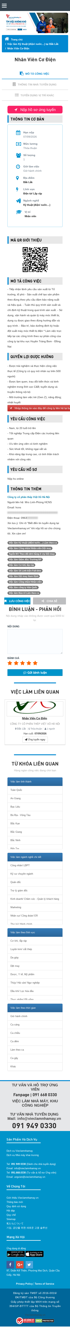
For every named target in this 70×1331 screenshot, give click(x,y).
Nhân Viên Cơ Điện (18, 48)
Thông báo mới (15, 1202)
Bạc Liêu (15, 806)
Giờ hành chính (18, 1016)
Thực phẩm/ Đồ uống (21, 999)
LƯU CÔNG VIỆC (19, 601)
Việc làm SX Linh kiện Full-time (25, 570)
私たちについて (15, 1223)
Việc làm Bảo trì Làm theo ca (24, 593)
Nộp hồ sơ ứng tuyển (37, 110)
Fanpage (21, 1094)
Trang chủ (16, 39)
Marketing (15, 907)
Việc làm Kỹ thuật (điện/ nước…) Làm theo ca (33, 542)
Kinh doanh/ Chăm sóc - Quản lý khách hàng (34, 899)
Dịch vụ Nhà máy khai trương (23, 1155)
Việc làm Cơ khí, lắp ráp (21, 565)
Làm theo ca (17, 1049)
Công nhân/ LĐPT (20, 865)
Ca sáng (14, 1024)
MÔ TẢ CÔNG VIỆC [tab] (37, 73)
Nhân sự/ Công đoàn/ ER (24, 915)
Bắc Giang (16, 831)
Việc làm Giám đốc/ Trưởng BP (25, 559)
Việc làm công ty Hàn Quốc (23, 587)
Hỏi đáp (11, 1210)
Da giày (14, 957)
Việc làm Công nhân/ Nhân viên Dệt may (30, 548)
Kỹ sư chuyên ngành (21, 873)
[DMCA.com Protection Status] (44, 1320)
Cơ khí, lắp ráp (18, 940)
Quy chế (11, 1215)
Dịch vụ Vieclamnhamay (20, 1150)
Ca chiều (15, 1033)
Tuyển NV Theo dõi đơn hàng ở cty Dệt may (32, 554)
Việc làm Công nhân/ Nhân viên (25, 582)
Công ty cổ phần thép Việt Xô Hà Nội (28, 497)
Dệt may (15, 966)
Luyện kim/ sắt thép (21, 949)
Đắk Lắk (21, 728)
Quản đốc (15, 882)
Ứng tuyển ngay (36, 739)
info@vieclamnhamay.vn (27, 1168)
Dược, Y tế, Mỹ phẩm (22, 974)
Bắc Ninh (15, 840)
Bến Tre (14, 848)
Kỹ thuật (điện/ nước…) (36, 205)
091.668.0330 (18, 1172)
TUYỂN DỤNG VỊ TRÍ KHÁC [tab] (37, 95)
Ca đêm (14, 1041)
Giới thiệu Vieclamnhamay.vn (22, 1197)
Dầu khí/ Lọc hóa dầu (22, 991)
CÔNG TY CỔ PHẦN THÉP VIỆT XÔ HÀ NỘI (35, 723)
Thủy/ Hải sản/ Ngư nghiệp (25, 982)
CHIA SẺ (51, 601)
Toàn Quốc (16, 790)
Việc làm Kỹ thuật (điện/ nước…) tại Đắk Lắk (32, 44)
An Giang (15, 798)
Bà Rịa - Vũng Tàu (20, 815)
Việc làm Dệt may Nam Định (23, 576)
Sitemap (11, 1219)
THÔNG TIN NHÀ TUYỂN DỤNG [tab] (37, 84)
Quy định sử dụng (16, 1206)
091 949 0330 (34, 1125)
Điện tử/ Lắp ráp (32, 193)
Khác (13, 1066)
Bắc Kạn (15, 823)
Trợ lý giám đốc (19, 890)
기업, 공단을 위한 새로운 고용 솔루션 (27, 1227)
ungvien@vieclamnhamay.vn (29, 1177)
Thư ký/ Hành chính (21, 924)
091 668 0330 (45, 1094)
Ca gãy (14, 1058)
